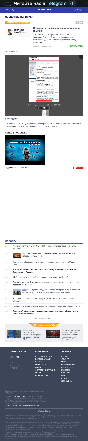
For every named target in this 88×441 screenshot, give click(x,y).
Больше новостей (42, 318)
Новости (10, 241)
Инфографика (44, 325)
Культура (64, 359)
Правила (14, 368)
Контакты (14, 365)
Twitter (81, 22)
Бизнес (64, 356)
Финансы (64, 378)
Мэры (38, 373)
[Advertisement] (44, 192)
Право (63, 375)
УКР (76, 10)
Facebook (77, 22)
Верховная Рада (43, 359)
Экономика (66, 381)
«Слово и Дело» (20, 396)
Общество (65, 370)
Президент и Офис (44, 356)
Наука (63, 362)
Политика (65, 373)
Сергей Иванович (21, 31)
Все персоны (41, 375)
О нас (12, 362)
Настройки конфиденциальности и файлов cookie (22, 405)
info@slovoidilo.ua (44, 411)
